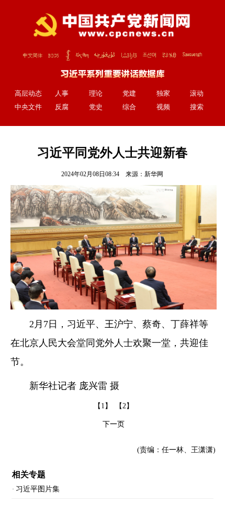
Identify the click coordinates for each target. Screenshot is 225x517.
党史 (96, 107)
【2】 (124, 406)
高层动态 (28, 93)
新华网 (153, 174)
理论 (96, 93)
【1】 (103, 406)
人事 (62, 93)
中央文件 (28, 107)
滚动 (197, 93)
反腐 (62, 107)
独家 (163, 93)
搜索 (197, 107)
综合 (129, 107)
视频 (163, 107)
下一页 (114, 424)
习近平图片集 (38, 489)
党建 (129, 93)
